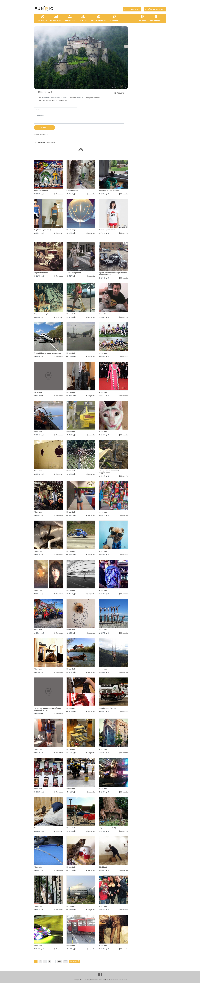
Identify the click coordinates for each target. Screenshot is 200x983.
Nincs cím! (70, 314)
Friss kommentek (99, 20)
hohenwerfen (62, 100)
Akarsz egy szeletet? (107, 230)
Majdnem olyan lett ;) (42, 230)
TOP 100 (83, 20)
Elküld (44, 128)
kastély (48, 100)
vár (44, 100)
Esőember (38, 392)
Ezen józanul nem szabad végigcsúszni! (109, 472)
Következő (74, 961)
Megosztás (59, 194)
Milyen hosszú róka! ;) (107, 828)
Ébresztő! (102, 314)
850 (65, 961)
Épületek (97, 98)
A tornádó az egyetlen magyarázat (47, 353)
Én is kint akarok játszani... (109, 190)
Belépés (142, 20)
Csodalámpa (71, 230)
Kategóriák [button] (55, 20)
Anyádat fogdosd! (73, 273)
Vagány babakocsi (41, 273)
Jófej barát (103, 867)
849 (59, 961)
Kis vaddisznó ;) (72, 190)
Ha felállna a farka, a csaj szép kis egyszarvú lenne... (47, 709)
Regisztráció (156, 20)
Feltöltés (70, 20)
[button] (132, 9)
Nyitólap (42, 20)
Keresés (114, 20)
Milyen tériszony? (41, 314)
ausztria (54, 100)
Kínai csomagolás (41, 190)
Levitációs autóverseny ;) (109, 708)
